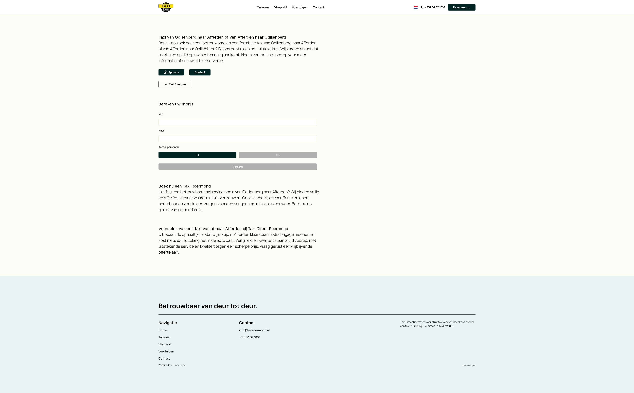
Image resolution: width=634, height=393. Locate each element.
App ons (173, 72)
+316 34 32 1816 (249, 337)
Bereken (238, 167)
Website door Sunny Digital (172, 365)
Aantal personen (168, 147)
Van (160, 114)
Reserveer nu (461, 7)
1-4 (197, 155)
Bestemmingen (469, 365)
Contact (318, 7)
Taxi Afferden (177, 84)
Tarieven (263, 7)
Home (162, 330)
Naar (161, 130)
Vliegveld (280, 7)
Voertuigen (300, 7)
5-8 (278, 155)
